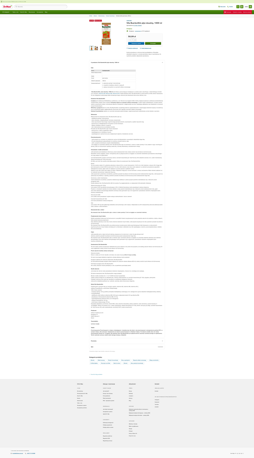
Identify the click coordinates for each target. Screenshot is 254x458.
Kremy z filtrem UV (133, 433)
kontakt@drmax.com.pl (18, 453)
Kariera (78, 398)
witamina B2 (102, 93)
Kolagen (131, 431)
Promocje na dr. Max (105, 363)
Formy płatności (106, 395)
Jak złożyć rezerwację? (108, 409)
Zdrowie (92, 360)
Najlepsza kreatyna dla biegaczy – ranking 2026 (139, 412)
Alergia (130, 428)
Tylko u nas (15, 12)
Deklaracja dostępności (108, 422)
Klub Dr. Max (23, 12)
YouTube (157, 404)
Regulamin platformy (107, 435)
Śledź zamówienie (107, 398)
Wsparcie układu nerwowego (139, 360)
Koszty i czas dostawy (108, 393)
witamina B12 (116, 93)
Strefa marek (80, 400)
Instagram (157, 399)
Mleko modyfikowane (133, 426)
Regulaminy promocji (107, 440)
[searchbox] (40, 6)
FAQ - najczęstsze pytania (108, 400)
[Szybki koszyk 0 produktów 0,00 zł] (250, 6)
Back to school (117, 363)
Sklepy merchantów (154, 360)
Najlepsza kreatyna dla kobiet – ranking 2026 (139, 415)
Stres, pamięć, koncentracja (137, 363)
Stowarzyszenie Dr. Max (82, 393)
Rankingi (131, 393)
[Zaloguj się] (241, 6)
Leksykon (131, 395)
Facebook (157, 402)
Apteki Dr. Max (106, 414)
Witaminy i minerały (133, 423)
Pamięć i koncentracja (113, 360)
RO (241, 453)
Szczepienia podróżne (82, 407)
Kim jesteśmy (80, 391)
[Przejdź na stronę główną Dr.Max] (7, 6)
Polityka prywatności (107, 425)
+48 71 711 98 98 (31, 453)
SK (239, 453)
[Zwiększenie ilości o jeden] (135, 40)
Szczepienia (40, 12)
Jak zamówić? (106, 391)
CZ (237, 453)
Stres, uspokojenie (125, 360)
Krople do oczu (132, 435)
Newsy (130, 391)
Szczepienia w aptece (81, 405)
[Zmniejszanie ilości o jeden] (129, 40)
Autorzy (130, 398)
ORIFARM (129, 20)
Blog (46, 12)
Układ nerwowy (101, 360)
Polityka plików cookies (108, 427)
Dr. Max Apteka (138, 25)
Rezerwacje (32, 12)
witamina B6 (109, 93)
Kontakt (156, 391)
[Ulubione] (237, 6)
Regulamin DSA (106, 438)
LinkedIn (156, 406)
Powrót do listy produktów (96, 374)
